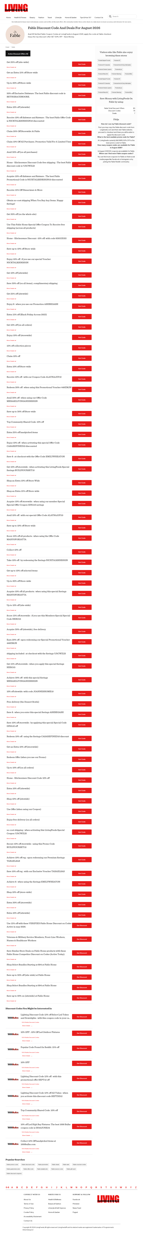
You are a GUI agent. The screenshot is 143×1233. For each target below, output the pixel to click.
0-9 (7, 1187)
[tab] (18, 53)
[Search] (110, 16)
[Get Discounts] (13, 1020)
